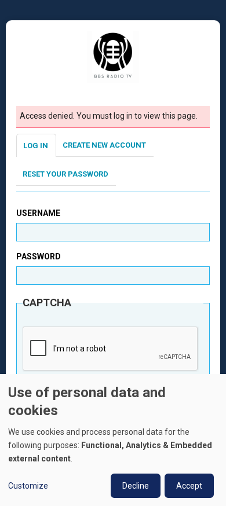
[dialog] (113, 440)
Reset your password (65, 174)
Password (38, 256)
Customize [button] (28, 485)
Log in (35, 145)
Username (38, 213)
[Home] (113, 56)
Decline (135, 485)
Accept (189, 485)
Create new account (104, 145)
